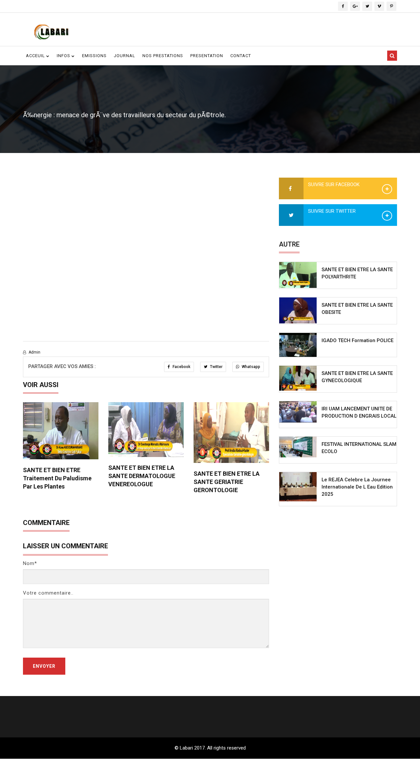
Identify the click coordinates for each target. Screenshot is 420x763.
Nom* (30, 563)
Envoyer (44, 666)
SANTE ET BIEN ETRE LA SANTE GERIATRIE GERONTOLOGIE (227, 481)
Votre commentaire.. (48, 593)
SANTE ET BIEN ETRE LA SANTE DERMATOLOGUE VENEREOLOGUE (141, 476)
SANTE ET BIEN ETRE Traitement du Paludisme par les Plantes (57, 478)
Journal (124, 55)
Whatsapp (250, 366)
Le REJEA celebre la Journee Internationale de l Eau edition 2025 (357, 487)
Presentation (206, 55)
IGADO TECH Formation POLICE (357, 340)
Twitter (215, 366)
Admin (34, 352)
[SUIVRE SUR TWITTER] (291, 215)
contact (240, 55)
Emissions (94, 55)
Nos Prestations (162, 55)
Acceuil (36, 55)
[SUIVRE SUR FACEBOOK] (291, 189)
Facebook (181, 366)
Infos (64, 55)
